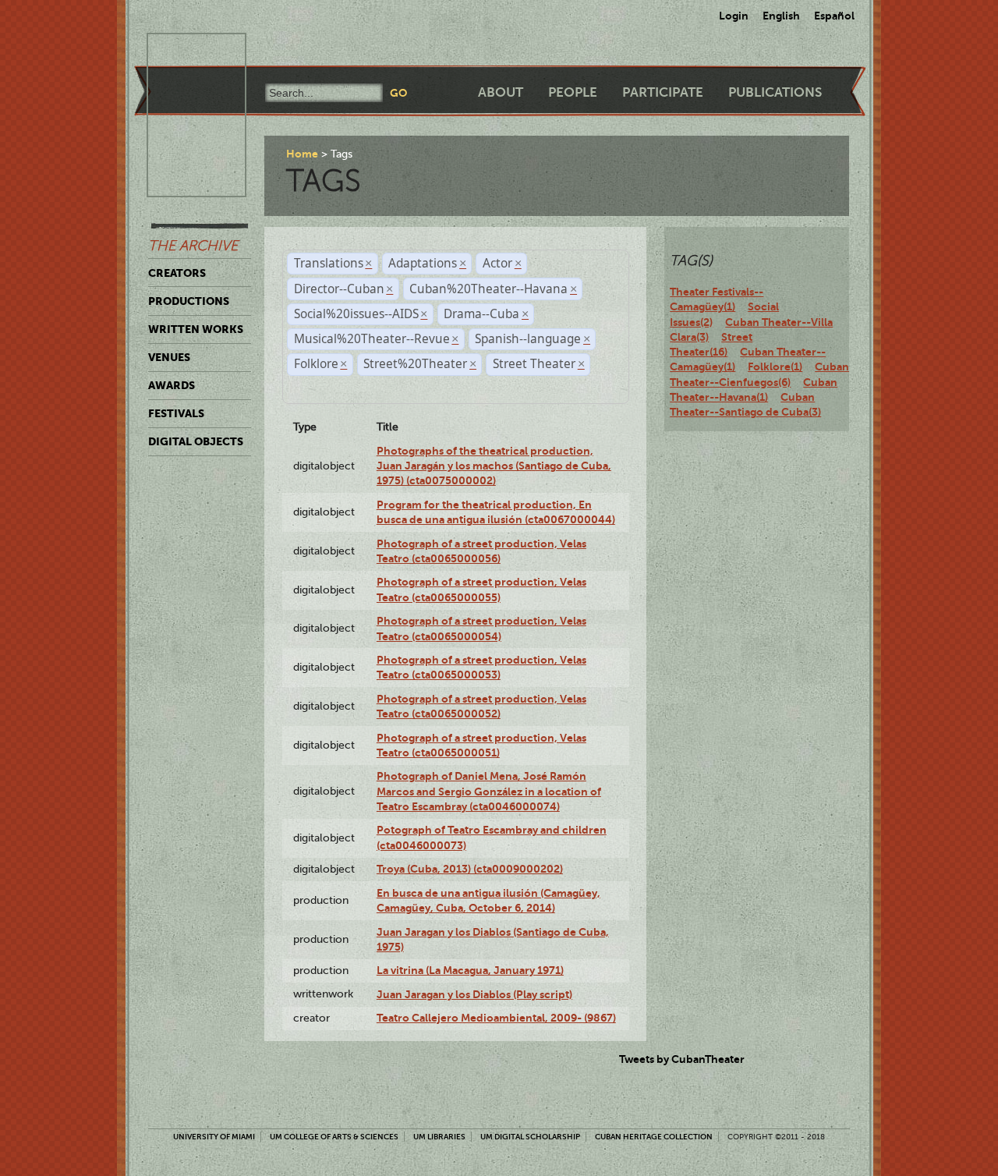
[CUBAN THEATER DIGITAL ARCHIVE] (182, 51)
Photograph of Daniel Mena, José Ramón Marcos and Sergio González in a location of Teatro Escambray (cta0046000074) (489, 791)
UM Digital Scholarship (530, 1136)
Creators (177, 273)
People (572, 92)
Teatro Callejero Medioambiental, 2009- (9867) (496, 1017)
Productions (188, 301)
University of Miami (214, 1136)
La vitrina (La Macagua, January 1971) (470, 970)
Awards (171, 385)
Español (834, 15)
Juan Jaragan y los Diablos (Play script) (474, 994)
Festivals (176, 413)
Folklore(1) (775, 366)
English (781, 15)
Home (302, 153)
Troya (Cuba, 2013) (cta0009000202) (470, 869)
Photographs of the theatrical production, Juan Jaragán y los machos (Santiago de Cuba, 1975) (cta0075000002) (494, 466)
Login (733, 15)
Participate (662, 92)
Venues (169, 357)
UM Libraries (439, 1136)
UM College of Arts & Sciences (334, 1136)
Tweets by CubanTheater (682, 1059)
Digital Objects (195, 441)
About (500, 92)
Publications (775, 92)
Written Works (195, 329)
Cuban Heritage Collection (654, 1136)
